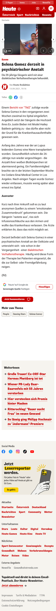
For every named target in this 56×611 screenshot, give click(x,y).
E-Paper (9, 2)
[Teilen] (21, 97)
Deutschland (39, 507)
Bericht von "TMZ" (20, 107)
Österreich (8, 15)
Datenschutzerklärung (13, 600)
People (6, 314)
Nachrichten (9, 512)
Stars (5, 529)
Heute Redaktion (21, 85)
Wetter (48, 512)
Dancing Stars (19, 314)
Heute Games (9, 533)
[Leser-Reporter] (37, 8)
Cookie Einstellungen (12, 605)
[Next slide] (53, 39)
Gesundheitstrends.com (26, 567)
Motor (5, 555)
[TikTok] (25, 451)
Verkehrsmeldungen (40, 550)
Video (25, 555)
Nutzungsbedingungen (38, 600)
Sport (20, 15)
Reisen (15, 555)
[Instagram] (18, 451)
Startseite (5, 20)
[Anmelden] (44, 8)
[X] (10, 451)
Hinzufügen (44, 287)
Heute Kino (26, 533)
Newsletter (8, 516)
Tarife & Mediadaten (26, 595)
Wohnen (21, 550)
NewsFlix (46, 2)
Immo (22, 2)
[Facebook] (16, 97)
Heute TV (40, 533)
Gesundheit (8, 550)
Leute (14, 529)
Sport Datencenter (12, 546)
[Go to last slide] (3, 39)
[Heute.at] (9, 9)
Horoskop (46, 529)
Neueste (47, 15)
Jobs (34, 2)
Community (34, 512)
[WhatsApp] (10, 97)
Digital (34, 529)
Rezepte (49, 546)
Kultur (24, 529)
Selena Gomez (35, 314)
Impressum (7, 595)
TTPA (42, 595)
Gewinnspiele (33, 546)
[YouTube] (32, 451)
